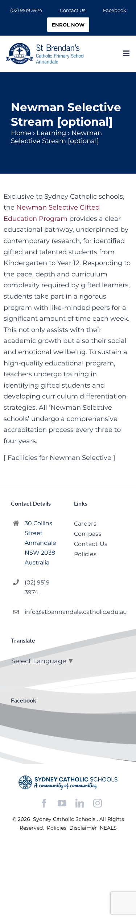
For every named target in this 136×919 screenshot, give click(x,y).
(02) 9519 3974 (37, 587)
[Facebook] (44, 803)
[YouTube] (62, 803)
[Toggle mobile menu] (127, 53)
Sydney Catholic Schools (65, 819)
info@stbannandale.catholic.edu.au (43, 611)
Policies (57, 828)
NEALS (108, 828)
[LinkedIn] (79, 803)
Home (21, 133)
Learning (51, 133)
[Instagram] (97, 803)
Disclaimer (83, 828)
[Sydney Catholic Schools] (68, 782)
